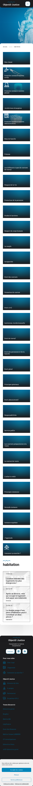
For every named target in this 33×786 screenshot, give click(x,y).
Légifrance (7, 724)
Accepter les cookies (16, 770)
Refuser (16, 775)
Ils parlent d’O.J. (13, 698)
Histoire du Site (13, 683)
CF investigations (9, 739)
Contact (10, 651)
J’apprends (11, 668)
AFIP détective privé (10, 749)
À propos (10, 688)
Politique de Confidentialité (22, 784)
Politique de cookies (8, 784)
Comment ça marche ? (15, 673)
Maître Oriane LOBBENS (11, 734)
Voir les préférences (16, 780)
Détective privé (8, 709)
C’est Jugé (10, 662)
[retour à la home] (11, 4)
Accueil (5, 46)
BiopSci (6, 714)
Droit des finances (9, 729)
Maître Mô (7, 719)
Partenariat (11, 693)
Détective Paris (8, 744)
